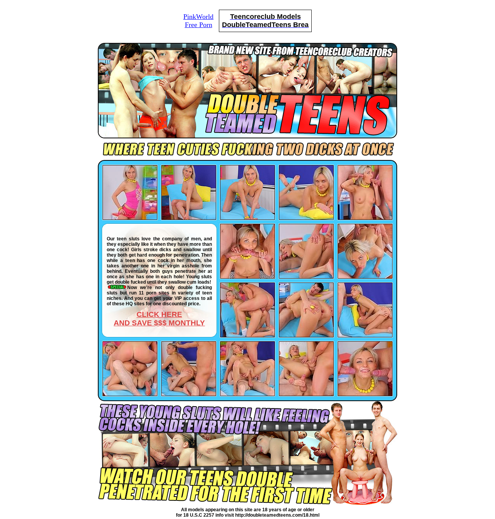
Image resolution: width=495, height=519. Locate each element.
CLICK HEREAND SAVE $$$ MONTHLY (159, 318)
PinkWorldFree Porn (198, 21)
